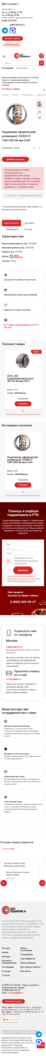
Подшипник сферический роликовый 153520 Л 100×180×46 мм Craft (22, 460)
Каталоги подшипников (9, 962)
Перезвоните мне (12, 45)
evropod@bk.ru (13, 679)
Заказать (23, 570)
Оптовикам (8, 967)
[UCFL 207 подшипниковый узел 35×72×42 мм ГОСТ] (23, 361)
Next (42, 883)
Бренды (6, 956)
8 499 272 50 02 (9, 20)
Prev (3, 883)
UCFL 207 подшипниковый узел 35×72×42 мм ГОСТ (20, 378)
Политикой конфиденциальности (21, 581)
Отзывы (6, 971)
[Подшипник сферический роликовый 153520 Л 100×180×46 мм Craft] (23, 442)
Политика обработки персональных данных (20, 1031)
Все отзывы (9, 849)
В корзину (23, 404)
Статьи (6, 975)
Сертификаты (27, 959)
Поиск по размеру (26, 949)
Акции (5, 952)
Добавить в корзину (15, 159)
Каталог (6, 948)
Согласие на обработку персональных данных (21, 1033)
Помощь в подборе (12, 38)
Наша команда (28, 963)
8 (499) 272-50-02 (11, 985)
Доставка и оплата (30, 967)
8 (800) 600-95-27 (14, 647)
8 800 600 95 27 (17, 25)
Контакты (25, 971)
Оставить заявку (11, 89)
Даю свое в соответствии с (24, 578)
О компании (26, 954)
